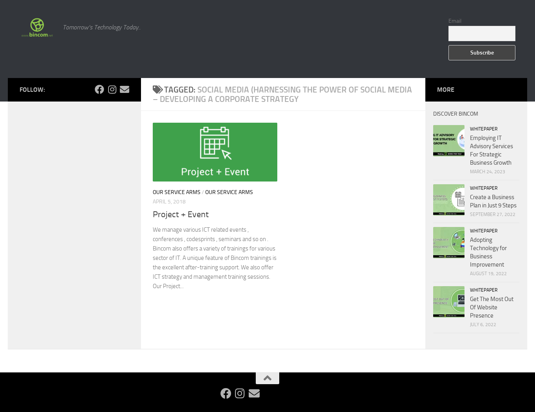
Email (454, 21)
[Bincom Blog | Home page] (37, 27)
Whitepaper (483, 129)
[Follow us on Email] (124, 89)
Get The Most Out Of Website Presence (491, 307)
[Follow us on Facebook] (99, 89)
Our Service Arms (177, 192)
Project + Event (181, 214)
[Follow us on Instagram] (112, 89)
